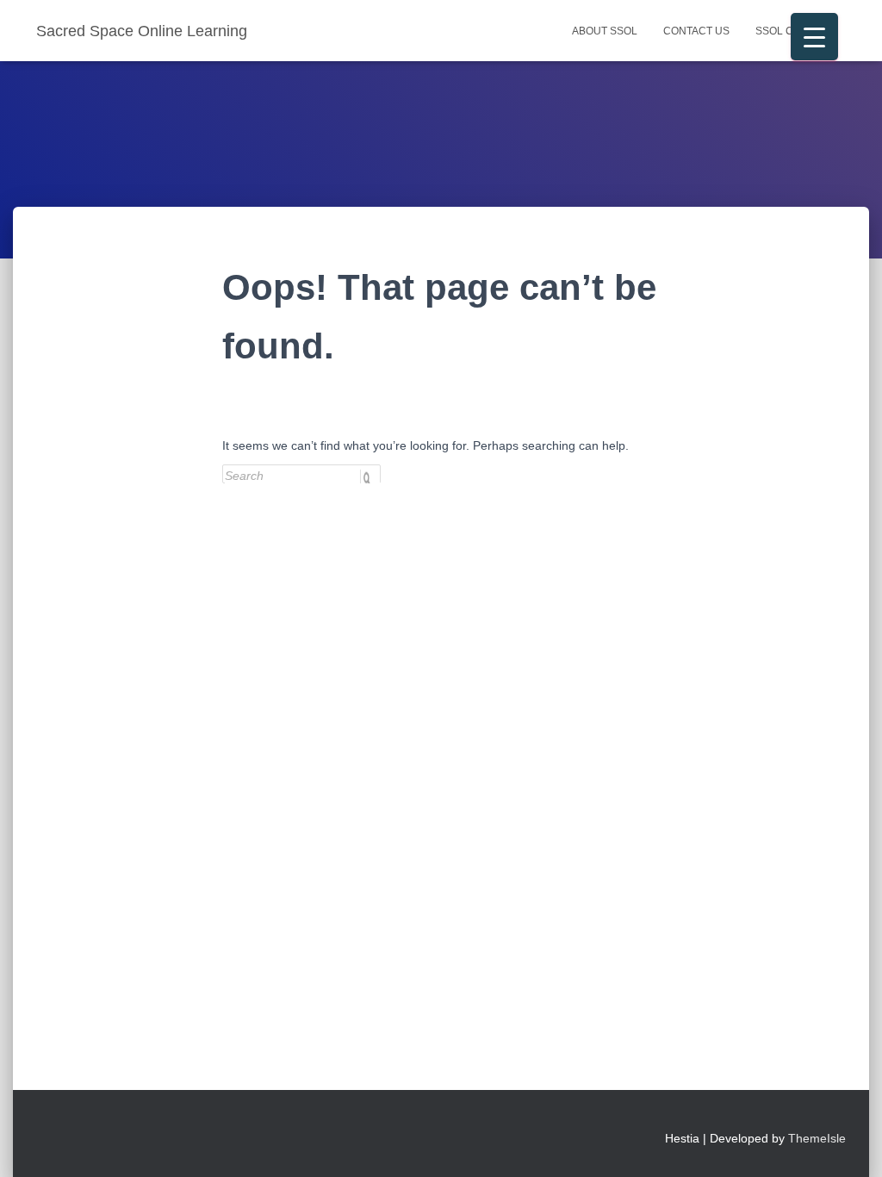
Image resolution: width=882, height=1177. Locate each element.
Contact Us (696, 31)
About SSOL (604, 31)
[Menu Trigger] (814, 36)
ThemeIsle (817, 1138)
